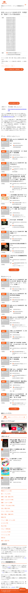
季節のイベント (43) (6, 491)
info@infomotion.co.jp (8, 116)
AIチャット (22, 589)
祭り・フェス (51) (5, 494)
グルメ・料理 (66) (5, 529)
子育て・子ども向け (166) (7, 505)
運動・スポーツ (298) (6, 502)
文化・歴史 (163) (5, 508)
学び (12, 66)
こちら (9, 567)
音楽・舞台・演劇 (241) (7, 514)
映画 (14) (3, 517)
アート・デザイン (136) (7, 511)
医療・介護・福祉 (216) (7, 496)
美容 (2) (3, 537)
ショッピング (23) (5, 532)
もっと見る (14, 269)
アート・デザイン (5, 66)
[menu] (25, 4)
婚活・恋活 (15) (5, 540)
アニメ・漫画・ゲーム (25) (8, 520)
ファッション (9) (5, 535)
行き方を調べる (13, 103)
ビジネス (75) (4, 523)
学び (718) (3, 526)
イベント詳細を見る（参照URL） (13, 69)
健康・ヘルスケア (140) (7, 499)
